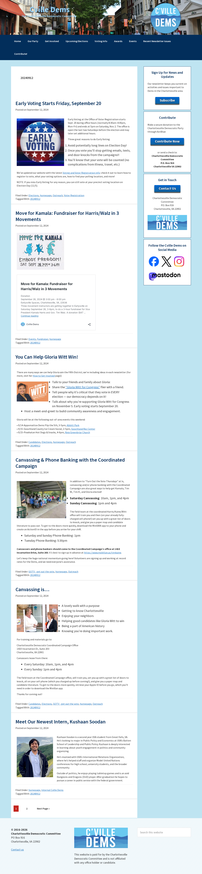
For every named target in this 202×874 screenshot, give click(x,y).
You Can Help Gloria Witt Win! (46, 357)
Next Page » (43, 809)
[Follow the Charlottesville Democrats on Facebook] (154, 265)
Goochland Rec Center (83, 428)
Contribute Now (167, 141)
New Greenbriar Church (77, 432)
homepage (46, 195)
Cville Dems (50, 9)
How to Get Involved (44, 375)
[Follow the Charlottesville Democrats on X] (166, 265)
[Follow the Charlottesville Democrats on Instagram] (179, 265)
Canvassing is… (32, 589)
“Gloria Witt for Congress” (82, 387)
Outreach (58, 195)
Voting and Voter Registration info (81, 172)
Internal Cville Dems (52, 790)
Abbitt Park (73, 425)
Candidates (35, 442)
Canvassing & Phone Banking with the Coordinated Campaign (70, 463)
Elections (34, 195)
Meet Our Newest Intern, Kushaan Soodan (60, 721)
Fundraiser (42, 339)
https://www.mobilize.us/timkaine (102, 552)
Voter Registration (74, 195)
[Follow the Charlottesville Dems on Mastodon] (164, 279)
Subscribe (167, 100)
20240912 (35, 198)
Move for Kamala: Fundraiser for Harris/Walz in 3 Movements (67, 216)
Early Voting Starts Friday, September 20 (58, 103)
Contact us (17, 849)
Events (32, 339)
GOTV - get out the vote (41, 571)
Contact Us (167, 188)
